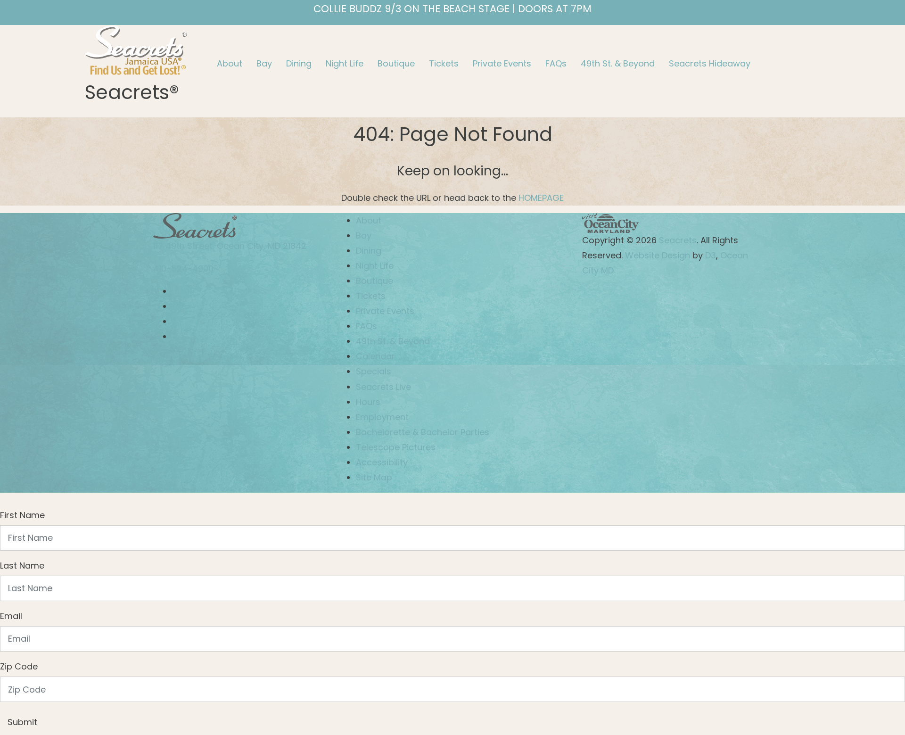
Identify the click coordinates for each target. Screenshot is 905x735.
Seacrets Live (383, 387)
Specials (373, 371)
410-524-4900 (183, 268)
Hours (368, 402)
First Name (22, 515)
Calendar (375, 356)
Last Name (22, 565)
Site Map (374, 477)
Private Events (502, 63)
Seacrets (678, 240)
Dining (299, 63)
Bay (264, 63)
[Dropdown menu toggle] (217, 83)
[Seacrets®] (136, 48)
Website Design (656, 255)
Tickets (444, 63)
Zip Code (19, 666)
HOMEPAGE (541, 198)
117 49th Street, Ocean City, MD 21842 (229, 246)
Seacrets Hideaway (709, 63)
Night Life (344, 63)
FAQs (556, 63)
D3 (710, 255)
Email (11, 616)
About (229, 63)
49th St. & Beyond (618, 63)
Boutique (396, 63)
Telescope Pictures (396, 447)
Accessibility (382, 462)
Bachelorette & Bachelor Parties (422, 432)
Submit (22, 722)
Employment (382, 417)
